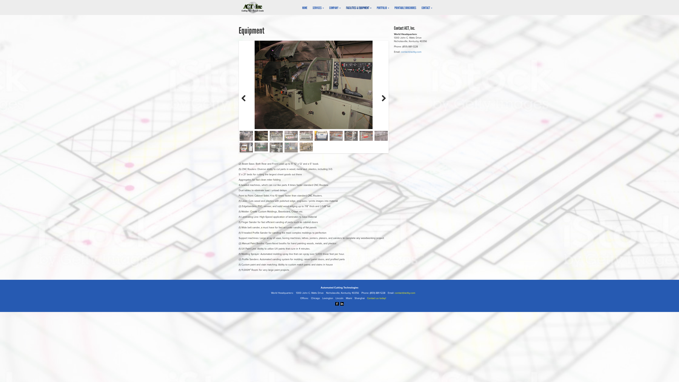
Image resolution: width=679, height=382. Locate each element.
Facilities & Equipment (358, 8)
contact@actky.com (411, 51)
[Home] (253, 7)
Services (317, 8)
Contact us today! (376, 298)
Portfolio (382, 8)
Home (304, 8)
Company (334, 8)
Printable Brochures (405, 8)
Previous (244, 98)
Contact (426, 8)
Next (382, 98)
